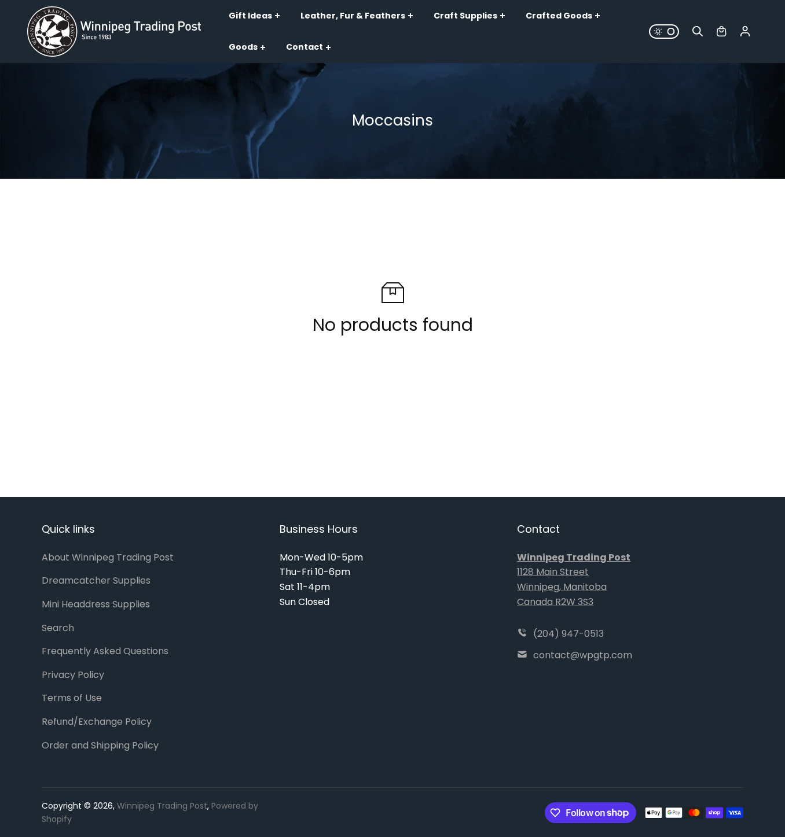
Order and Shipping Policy (100, 745)
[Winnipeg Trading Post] (114, 31)
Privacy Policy (73, 674)
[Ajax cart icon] (721, 31)
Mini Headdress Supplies (96, 604)
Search (58, 628)
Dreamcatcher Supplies (96, 580)
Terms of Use (72, 698)
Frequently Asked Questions (105, 651)
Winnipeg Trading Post (162, 806)
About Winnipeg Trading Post (108, 557)
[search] (697, 31)
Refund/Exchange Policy (97, 721)
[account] (745, 31)
